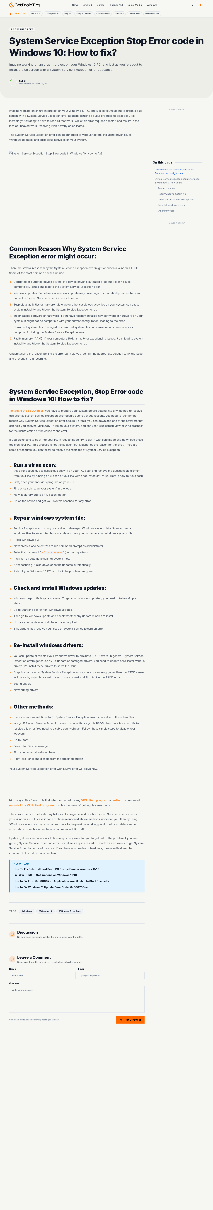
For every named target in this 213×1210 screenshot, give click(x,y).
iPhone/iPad (116, 5)
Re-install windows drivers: (171, 205)
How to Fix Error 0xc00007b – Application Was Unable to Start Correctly (61, 881)
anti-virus (119, 800)
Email (81, 969)
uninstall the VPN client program (31, 805)
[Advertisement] (77, 375)
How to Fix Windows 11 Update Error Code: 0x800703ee (51, 887)
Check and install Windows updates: (176, 199)
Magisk (67, 13)
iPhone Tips (134, 13)
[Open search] (192, 5)
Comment (14, 983)
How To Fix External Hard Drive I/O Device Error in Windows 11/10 (56, 869)
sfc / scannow (52, 552)
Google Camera (83, 13)
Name (12, 969)
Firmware (119, 13)
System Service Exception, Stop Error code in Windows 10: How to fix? (177, 181)
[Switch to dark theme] (201, 5)
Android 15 (36, 13)
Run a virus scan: (166, 188)
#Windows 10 (45, 911)
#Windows (27, 911)
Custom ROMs (103, 13)
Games (100, 5)
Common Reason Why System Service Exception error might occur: (174, 171)
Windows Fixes (152, 13)
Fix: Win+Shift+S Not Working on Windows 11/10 (45, 875)
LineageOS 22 (52, 13)
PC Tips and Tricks (22, 29)
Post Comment (132, 1019)
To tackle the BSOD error (26, 410)
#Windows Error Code (70, 911)
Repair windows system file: (172, 194)
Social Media (135, 5)
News (75, 5)
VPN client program (94, 800)
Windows (152, 5)
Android (87, 5)
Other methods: (166, 210)
